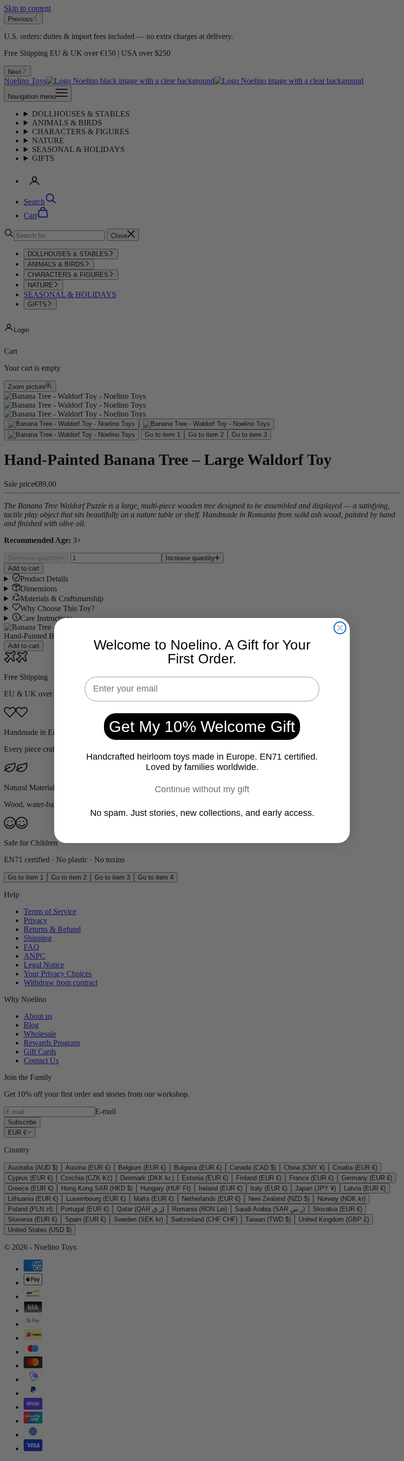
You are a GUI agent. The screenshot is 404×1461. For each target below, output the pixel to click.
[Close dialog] (340, 628)
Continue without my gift (202, 789)
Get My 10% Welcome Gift (202, 726)
